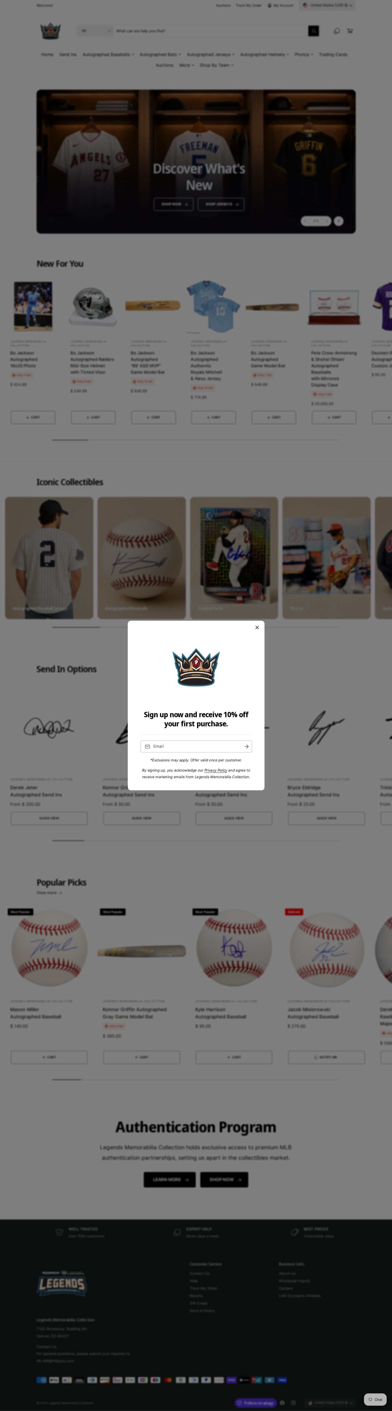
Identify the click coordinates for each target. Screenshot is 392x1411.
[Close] (257, 628)
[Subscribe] (246, 746)
